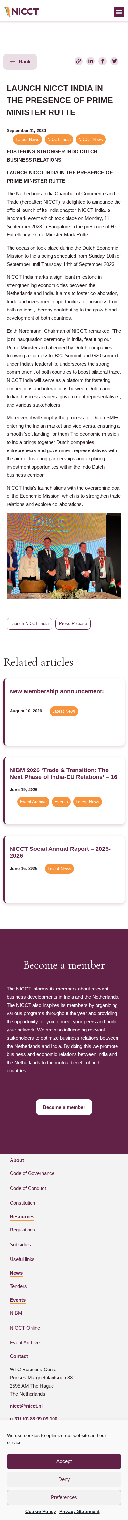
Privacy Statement (79, 1511)
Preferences (64, 1497)
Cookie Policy (40, 1511)
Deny (64, 1479)
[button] (119, 12)
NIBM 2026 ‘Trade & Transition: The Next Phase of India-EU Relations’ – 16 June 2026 (63, 777)
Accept (64, 1461)
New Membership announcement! (57, 691)
